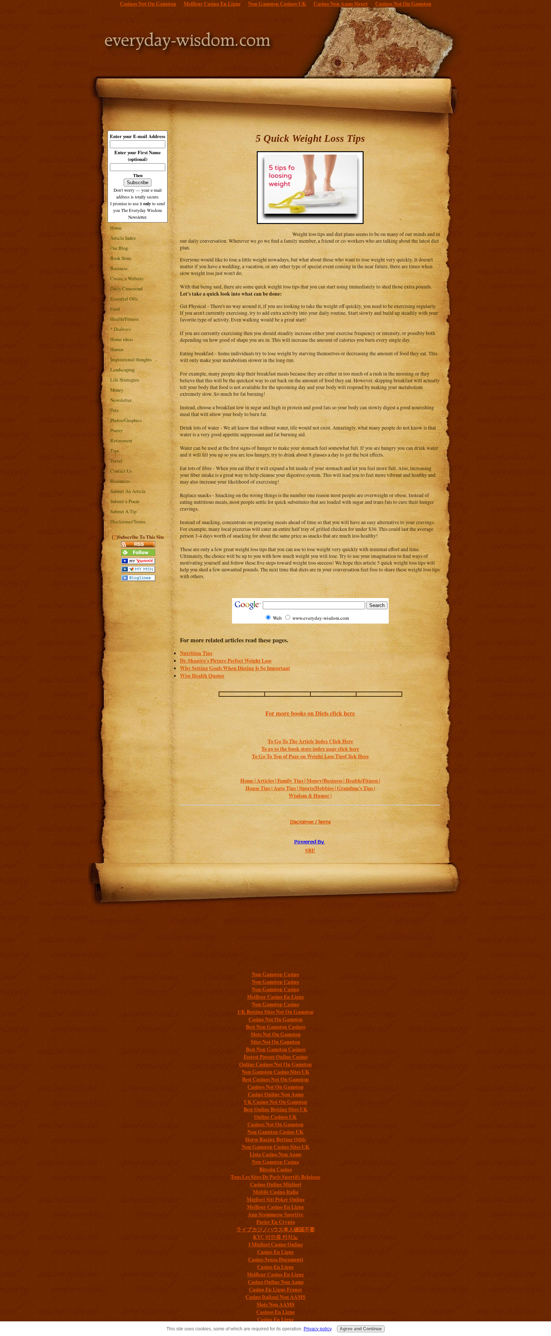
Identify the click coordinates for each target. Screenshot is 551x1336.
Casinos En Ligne (275, 1312)
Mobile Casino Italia (275, 1192)
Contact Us (121, 470)
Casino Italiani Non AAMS (275, 1297)
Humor (116, 349)
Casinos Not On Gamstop (275, 1087)
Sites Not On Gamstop (275, 1042)
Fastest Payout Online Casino (276, 1057)
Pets (114, 410)
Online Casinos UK (275, 1117)
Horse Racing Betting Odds (275, 1139)
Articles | (267, 780)
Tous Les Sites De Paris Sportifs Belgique (275, 1177)
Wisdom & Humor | (310, 795)
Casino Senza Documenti (275, 1259)
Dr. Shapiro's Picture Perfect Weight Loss (225, 660)
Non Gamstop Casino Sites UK (276, 1072)
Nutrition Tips (196, 653)
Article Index (123, 237)
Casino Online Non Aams (276, 1094)
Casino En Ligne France (275, 1289)
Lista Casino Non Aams (275, 1154)
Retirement (121, 440)
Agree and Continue (361, 1328)
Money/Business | (326, 780)
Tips (114, 450)
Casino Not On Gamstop (276, 1019)
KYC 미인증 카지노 (275, 1237)
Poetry (116, 430)
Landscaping (122, 369)
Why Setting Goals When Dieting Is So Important (235, 668)
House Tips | (260, 788)
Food (115, 308)
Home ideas (121, 339)
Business (118, 268)
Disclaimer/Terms (127, 521)
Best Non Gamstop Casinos (275, 1027)
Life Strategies (124, 379)
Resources (120, 481)
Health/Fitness (124, 319)
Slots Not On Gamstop (276, 1034)
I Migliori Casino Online (276, 1244)
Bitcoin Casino (275, 1169)
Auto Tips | (286, 788)
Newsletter (121, 400)
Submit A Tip (123, 511)
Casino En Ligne (275, 1252)
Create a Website (127, 278)
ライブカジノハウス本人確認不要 (275, 1229)
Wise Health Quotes (202, 675)
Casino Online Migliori (275, 1184)
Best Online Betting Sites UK (276, 1109)
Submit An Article (128, 491)
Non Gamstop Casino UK (275, 1132)
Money (116, 389)
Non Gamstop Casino (275, 974)
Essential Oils (124, 298)
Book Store (121, 258)
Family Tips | (292, 780)
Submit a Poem (124, 501)
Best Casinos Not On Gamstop (275, 1079)
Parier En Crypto (275, 1222)
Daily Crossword (126, 288)
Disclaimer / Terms (310, 822)
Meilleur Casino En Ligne (275, 997)
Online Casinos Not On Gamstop (275, 1064)
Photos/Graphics (126, 420)
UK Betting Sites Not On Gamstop (276, 1012)
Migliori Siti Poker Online (276, 1199)
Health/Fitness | (363, 780)
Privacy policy (317, 1328)
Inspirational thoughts (131, 359)
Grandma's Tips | (356, 788)
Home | (248, 780)
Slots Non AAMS (276, 1304)
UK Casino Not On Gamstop (275, 1102)
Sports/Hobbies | (318, 788)
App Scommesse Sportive (275, 1214)
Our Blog (119, 248)
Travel (116, 460)
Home (116, 227)
